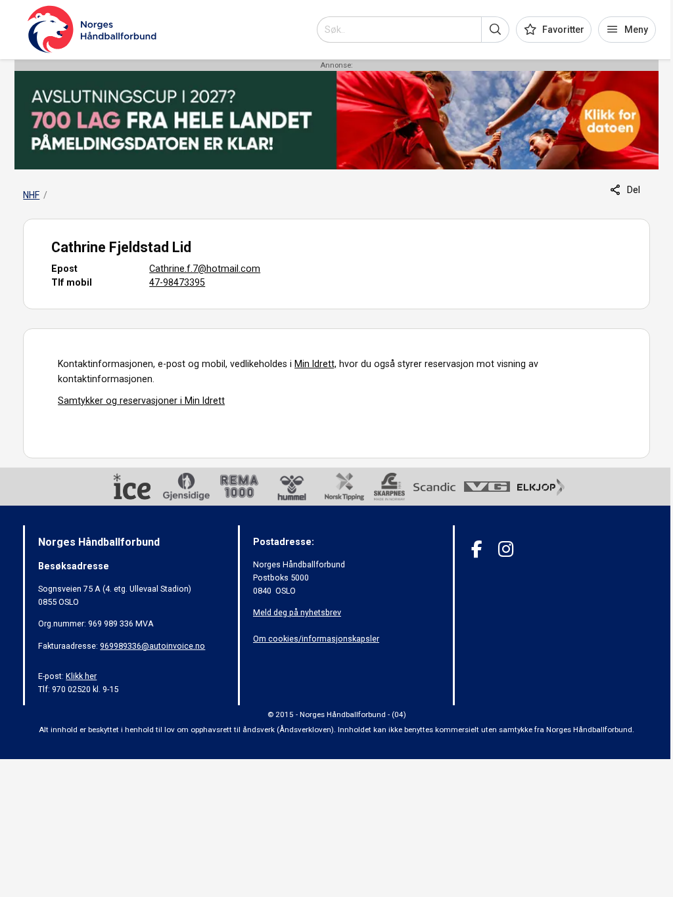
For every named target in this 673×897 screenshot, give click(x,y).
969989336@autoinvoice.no (152, 646)
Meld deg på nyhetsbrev (297, 612)
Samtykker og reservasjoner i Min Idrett (141, 400)
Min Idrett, (315, 364)
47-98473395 (177, 282)
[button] (495, 29)
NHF (31, 195)
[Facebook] (477, 549)
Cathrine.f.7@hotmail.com (204, 268)
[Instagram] (506, 549)
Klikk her (81, 676)
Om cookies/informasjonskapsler (316, 639)
